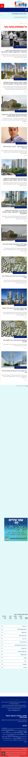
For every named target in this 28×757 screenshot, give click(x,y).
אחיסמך (17, 728)
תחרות (10, 740)
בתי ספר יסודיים (23, 641)
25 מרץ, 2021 (23, 110)
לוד (7, 732)
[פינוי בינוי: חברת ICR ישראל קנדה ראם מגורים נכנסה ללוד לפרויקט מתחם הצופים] (14, 103)
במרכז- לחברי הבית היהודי (19, 754)
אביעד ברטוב (18, 206)
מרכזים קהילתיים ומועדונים (20, 645)
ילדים (13, 732)
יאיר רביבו (23, 732)
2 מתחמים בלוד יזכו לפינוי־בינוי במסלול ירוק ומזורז (14, 276)
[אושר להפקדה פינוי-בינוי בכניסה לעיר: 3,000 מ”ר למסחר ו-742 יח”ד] (14, 297)
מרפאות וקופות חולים (21, 629)
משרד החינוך (5, 734)
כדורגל (10, 732)
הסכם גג (15, 730)
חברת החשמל (23, 654)
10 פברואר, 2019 (23, 272)
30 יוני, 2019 (23, 206)
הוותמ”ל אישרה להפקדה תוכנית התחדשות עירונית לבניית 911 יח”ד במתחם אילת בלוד (15, 83)
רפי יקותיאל (15, 740)
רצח (12, 740)
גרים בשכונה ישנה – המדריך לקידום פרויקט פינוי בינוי (15, 147)
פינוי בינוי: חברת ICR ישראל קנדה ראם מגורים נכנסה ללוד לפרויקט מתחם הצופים (14, 115)
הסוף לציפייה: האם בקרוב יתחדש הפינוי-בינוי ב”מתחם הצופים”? (15, 244)
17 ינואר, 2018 (23, 336)
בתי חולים (24, 626)
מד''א (4, 732)
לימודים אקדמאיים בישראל (7, 754)
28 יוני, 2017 (23, 367)
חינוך (2, 730)
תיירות (8, 740)
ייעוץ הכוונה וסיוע (22, 635)
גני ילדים (24, 638)
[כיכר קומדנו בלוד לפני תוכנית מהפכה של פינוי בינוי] (14, 359)
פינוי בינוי (25, 738)
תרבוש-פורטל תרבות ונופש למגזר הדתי (14, 748)
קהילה (22, 738)
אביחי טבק (17, 46)
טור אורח (18, 142)
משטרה (22, 734)
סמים (19, 736)
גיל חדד (8, 728)
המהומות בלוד (19, 730)
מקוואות (24, 664)
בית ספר (14, 728)
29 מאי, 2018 (23, 304)
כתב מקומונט (18, 367)
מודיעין (17, 750)
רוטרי (11, 738)
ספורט (16, 736)
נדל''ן (25, 736)
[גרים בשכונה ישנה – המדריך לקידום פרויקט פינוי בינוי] (14, 135)
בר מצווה (11, 728)
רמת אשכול (20, 740)
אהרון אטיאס (25, 728)
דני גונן (23, 730)
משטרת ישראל (17, 734)
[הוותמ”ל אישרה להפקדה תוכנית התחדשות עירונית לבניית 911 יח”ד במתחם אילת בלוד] (14, 71)
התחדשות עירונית (9, 730)
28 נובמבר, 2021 (23, 78)
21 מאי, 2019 (23, 240)
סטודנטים (22, 736)
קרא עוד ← (25, 59)
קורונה (19, 738)
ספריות (24, 667)
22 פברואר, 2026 (22, 46)
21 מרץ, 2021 (23, 142)
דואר (25, 661)
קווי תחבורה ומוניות (22, 651)
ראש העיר (14, 738)
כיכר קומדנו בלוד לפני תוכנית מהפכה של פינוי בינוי (14, 371)
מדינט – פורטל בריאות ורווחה (10, 750)
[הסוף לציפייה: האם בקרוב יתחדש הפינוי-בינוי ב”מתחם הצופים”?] (14, 233)
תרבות (25, 742)
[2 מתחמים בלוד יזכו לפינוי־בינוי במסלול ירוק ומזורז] (14, 265)
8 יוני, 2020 (24, 174)
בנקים (25, 657)
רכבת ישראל (7, 738)
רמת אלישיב (25, 740)
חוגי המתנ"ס (23, 648)
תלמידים (4, 740)
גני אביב (5, 728)
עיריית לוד (11, 736)
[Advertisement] (14, 452)
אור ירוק (20, 728)
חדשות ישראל (17, 755)
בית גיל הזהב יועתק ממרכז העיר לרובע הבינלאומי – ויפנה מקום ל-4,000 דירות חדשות (14, 51)
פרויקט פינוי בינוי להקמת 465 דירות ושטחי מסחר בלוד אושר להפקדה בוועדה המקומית (15, 179)
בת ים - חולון (15, 752)
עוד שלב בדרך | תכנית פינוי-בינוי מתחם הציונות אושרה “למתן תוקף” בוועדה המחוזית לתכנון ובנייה (14, 212)
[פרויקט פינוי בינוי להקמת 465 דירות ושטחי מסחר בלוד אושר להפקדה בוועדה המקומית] (14, 167)
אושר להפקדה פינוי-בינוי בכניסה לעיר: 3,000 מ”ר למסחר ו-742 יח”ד (14, 309)
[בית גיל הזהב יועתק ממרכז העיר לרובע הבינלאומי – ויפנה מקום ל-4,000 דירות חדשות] (14, 39)
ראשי (26, 23)
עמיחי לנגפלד (4, 736)
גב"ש (11, 752)
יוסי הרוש (16, 732)
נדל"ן (9, 755)
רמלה (3, 738)
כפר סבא (12, 755)
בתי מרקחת (24, 632)
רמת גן (19, 752)
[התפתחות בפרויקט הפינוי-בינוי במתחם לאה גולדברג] (14, 329)
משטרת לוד (10, 734)
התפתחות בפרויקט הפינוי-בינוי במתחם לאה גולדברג (15, 341)
